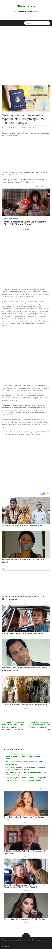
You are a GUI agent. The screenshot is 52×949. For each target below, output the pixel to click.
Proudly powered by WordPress (13, 940)
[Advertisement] (26, 53)
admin (23, 128)
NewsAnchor (36, 940)
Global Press (26, 6)
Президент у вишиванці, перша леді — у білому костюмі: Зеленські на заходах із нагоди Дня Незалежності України (26, 756)
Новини (32, 128)
